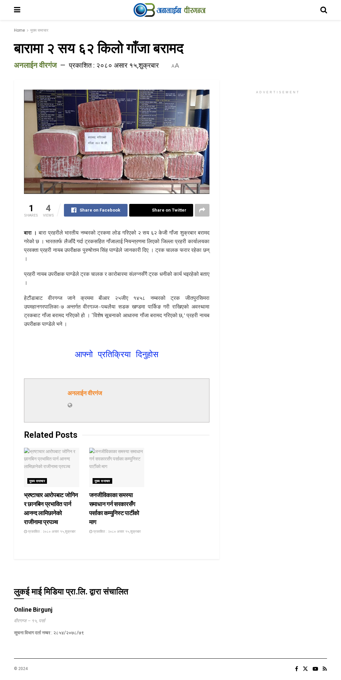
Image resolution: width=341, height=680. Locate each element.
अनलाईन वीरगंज (35, 65)
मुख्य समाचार (39, 30)
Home (19, 30)
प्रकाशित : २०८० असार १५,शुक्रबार (114, 65)
